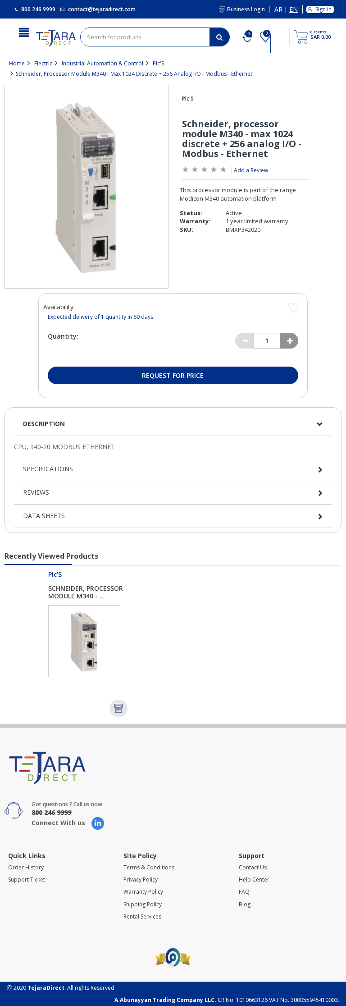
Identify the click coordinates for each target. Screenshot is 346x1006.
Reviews (36, 492)
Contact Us (253, 867)
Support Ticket (26, 879)
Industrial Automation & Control (102, 63)
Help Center (254, 879)
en (293, 10)
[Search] (219, 37)
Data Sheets (44, 515)
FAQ (244, 892)
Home (17, 63)
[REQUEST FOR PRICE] (118, 708)
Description (44, 423)
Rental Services (142, 916)
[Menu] (24, 31)
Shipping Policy (142, 904)
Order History (26, 867)
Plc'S (158, 63)
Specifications (48, 468)
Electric (43, 63)
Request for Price (173, 375)
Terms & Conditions (148, 867)
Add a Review (251, 170)
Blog (244, 904)
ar (278, 10)
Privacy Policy (140, 879)
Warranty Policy (143, 892)
